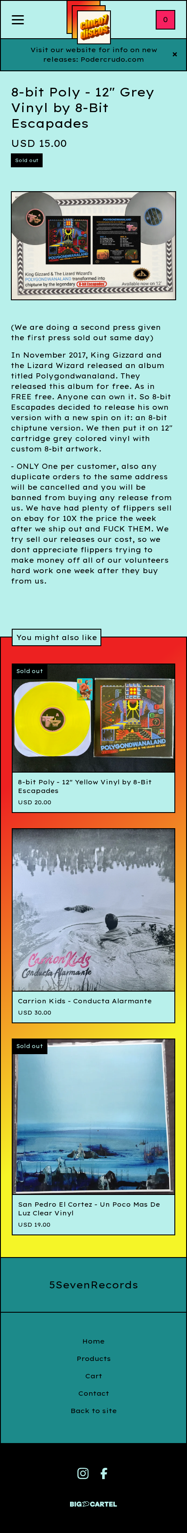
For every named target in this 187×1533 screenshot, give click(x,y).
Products (94, 1358)
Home (93, 1341)
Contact (93, 1393)
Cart (93, 1376)
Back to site (93, 1411)
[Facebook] (104, 1473)
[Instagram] (83, 1473)
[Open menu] (18, 20)
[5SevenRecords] (94, 27)
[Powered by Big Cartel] (93, 1500)
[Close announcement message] (174, 55)
